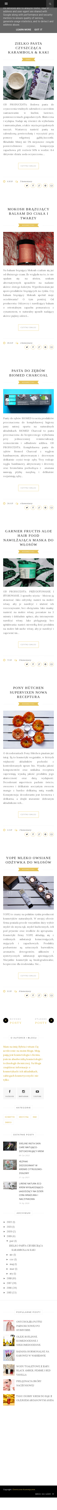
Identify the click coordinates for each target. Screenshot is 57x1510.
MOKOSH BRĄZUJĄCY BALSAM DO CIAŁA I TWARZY (29, 213)
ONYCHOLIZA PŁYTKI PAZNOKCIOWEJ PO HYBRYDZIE (29, 1333)
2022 (9, 1229)
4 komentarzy (26, 343)
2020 (9, 1238)
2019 (9, 1243)
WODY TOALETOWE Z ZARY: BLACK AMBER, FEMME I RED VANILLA (33, 1377)
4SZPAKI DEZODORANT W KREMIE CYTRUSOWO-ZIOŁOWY (30, 1174)
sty (11, 1280)
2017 (9, 1290)
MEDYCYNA (23, 1124)
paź (12, 1248)
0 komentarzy (25, 659)
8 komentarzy (25, 998)
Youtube (37, 1103)
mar (12, 1275)
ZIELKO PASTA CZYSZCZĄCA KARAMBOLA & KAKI (28, 47)
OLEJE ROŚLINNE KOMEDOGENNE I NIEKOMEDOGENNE (28, 1348)
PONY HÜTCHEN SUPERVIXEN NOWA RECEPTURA (28, 691)
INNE (28, 59)
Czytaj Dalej (28, 166)
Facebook (10, 1103)
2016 (9, 1294)
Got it (38, 29)
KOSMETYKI (28, 225)
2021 (9, 1233)
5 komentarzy (26, 181)
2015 (9, 1299)
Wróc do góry (43, 1501)
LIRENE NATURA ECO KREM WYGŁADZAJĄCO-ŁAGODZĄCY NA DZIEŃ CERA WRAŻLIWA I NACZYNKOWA (31, 1198)
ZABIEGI (8, 1129)
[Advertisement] (28, 1449)
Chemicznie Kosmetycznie (23, 1496)
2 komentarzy (25, 837)
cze (12, 1266)
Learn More (23, 29)
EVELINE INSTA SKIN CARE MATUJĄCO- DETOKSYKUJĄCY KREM (31, 1154)
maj (12, 1271)
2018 (9, 1285)
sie (11, 1261)
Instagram (23, 1103)
